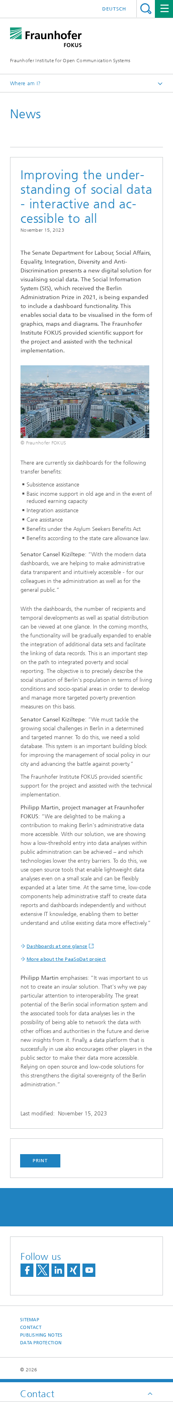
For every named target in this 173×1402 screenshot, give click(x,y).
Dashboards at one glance (57, 946)
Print (40, 1160)
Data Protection (41, 1342)
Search (146, 8)
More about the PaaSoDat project (66, 959)
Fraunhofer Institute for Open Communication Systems (70, 60)
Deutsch (114, 9)
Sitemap (29, 1319)
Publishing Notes (41, 1335)
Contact (30, 1327)
